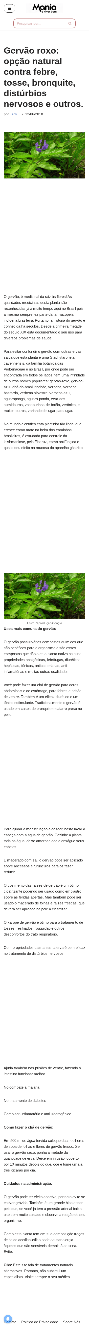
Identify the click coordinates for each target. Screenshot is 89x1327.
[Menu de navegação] (9, 8)
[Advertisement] (44, 239)
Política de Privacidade (39, 1322)
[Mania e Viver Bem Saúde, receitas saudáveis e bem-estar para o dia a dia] (44, 8)
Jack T (15, 114)
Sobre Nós (71, 1322)
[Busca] (70, 23)
